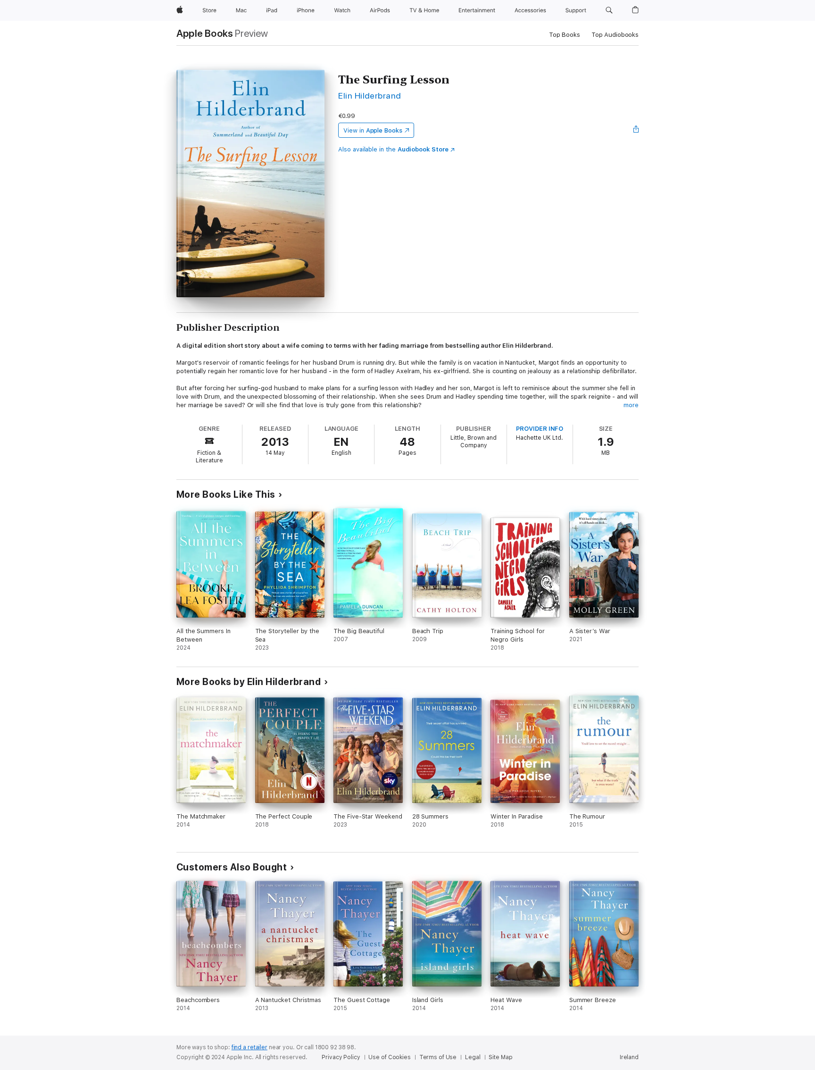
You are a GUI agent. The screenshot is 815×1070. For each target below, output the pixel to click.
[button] (609, 10)
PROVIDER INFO (539, 428)
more (631, 405)
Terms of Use (438, 1057)
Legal (472, 1057)
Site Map (500, 1057)
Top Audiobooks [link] (615, 34)
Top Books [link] (564, 34)
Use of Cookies (389, 1057)
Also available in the (393, 149)
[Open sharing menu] (636, 130)
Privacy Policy (341, 1057)
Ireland (629, 1057)
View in (372, 130)
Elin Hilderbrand (369, 95)
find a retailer (249, 1047)
